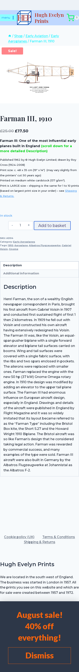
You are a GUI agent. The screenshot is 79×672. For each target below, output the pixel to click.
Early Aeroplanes (24, 241)
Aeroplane (21, 245)
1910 (10, 245)
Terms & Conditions (58, 537)
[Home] (9, 36)
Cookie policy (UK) (19, 537)
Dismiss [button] (40, 655)
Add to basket (52, 225)
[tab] (39, 99)
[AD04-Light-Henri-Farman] (39, 74)
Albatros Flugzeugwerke (45, 245)
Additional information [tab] (21, 273)
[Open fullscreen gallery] (75, 99)
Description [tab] (12, 265)
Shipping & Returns (39, 542)
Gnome (13, 249)
